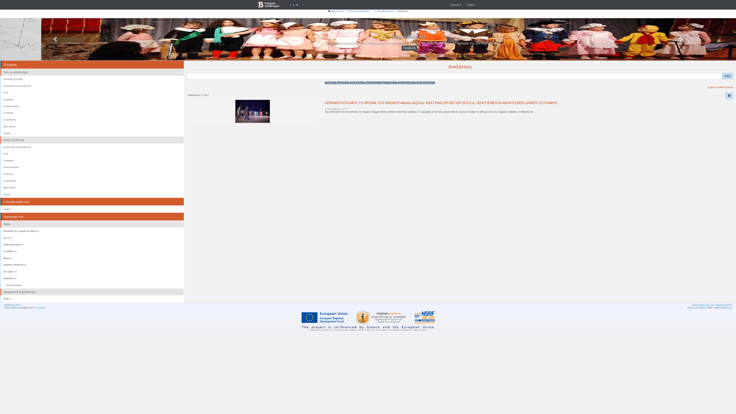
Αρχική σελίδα (337, 11)
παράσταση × (343, 83)
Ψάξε (727, 76)
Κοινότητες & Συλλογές (13, 79)
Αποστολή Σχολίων (724, 305)
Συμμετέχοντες (9, 119)
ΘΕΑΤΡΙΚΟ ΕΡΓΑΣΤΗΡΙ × (425, 83)
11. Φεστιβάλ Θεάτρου (384, 11)
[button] (456, 5)
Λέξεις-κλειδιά (9, 126)
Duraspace (40, 307)
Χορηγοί (7, 133)
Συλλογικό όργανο (11, 106)
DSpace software (11, 307)
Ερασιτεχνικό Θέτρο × (407, 83)
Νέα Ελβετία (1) (10, 271)
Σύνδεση (7, 209)
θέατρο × (360, 83)
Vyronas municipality (696, 307)
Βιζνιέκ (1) (7, 238)
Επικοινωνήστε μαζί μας (703, 305)
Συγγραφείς (8, 99)
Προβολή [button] (368, 48)
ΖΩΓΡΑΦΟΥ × (330, 83)
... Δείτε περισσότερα (12, 285)
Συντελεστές (8, 113)
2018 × (353, 83)
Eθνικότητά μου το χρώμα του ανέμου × (381, 83)
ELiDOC (17, 305)
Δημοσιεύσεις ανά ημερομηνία (17, 86)
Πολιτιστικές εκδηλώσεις (359, 11)
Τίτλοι (5, 92)
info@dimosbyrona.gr (722, 307)
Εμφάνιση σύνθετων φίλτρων (720, 87)
